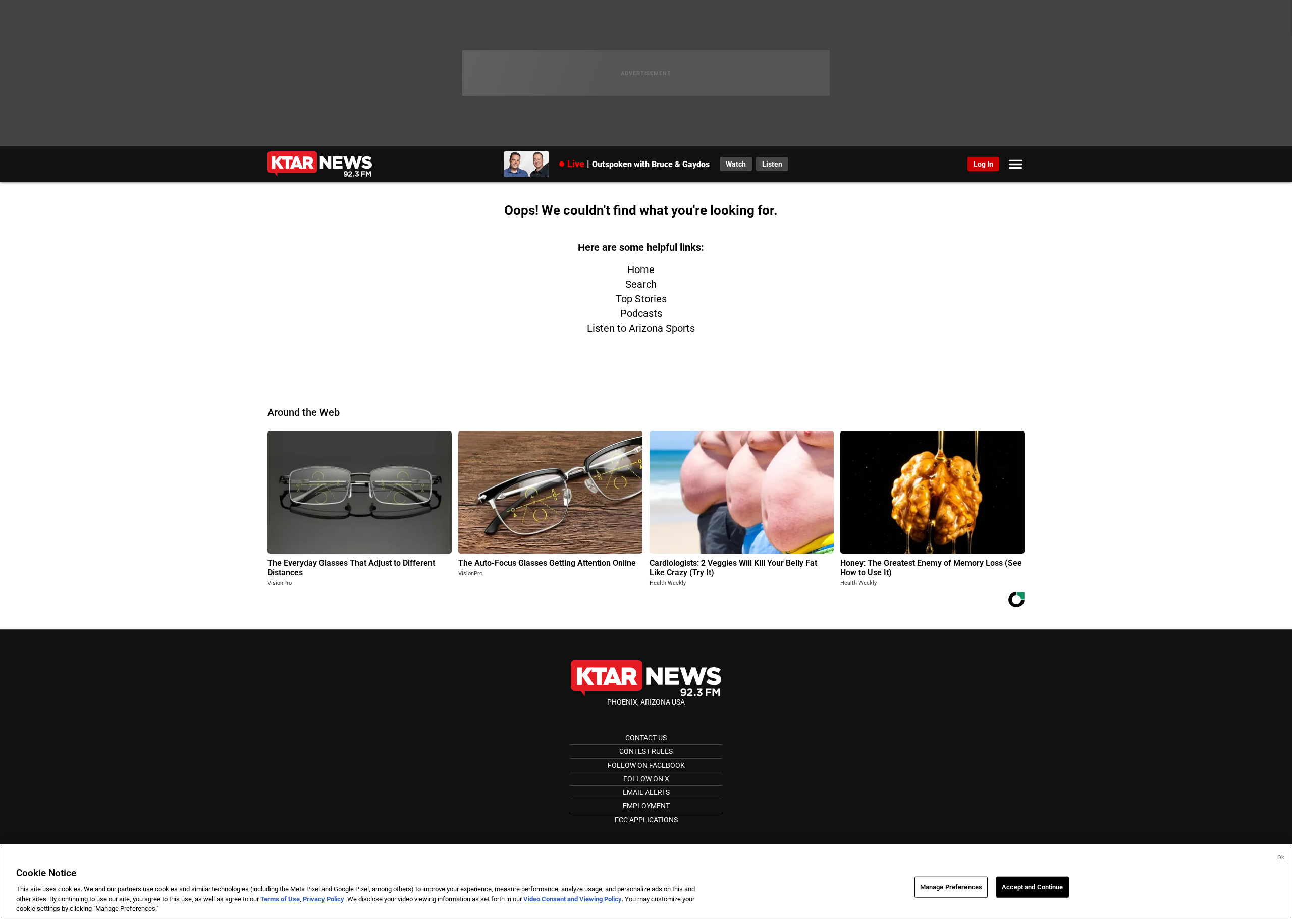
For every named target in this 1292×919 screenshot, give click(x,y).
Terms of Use (280, 899)
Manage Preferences (951, 887)
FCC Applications (646, 820)
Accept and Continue (1032, 887)
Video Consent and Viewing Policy (572, 899)
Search (641, 284)
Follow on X (646, 779)
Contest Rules (646, 751)
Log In (983, 164)
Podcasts (641, 313)
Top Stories (641, 299)
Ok (1280, 857)
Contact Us (646, 738)
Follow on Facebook (646, 765)
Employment (646, 806)
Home (641, 269)
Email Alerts (646, 792)
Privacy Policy (323, 899)
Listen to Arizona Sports (641, 328)
